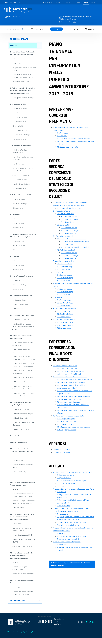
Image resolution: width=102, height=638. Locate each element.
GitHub (93, 2)
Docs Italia (22, 8)
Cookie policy (21, 632)
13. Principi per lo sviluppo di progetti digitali (20, 403)
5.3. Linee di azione (18, 208)
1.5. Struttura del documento (21, 81)
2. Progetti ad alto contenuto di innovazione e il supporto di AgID (22, 495)
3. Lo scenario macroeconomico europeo (22, 465)
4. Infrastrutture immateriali (20, 145)
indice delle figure (18, 600)
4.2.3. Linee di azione (20, 188)
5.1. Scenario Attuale (19, 199)
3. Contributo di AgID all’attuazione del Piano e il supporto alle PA (23, 502)
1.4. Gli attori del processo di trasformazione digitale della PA (22, 75)
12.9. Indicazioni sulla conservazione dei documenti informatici (24, 394)
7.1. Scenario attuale (18, 241)
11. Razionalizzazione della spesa (22, 315)
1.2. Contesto (16, 63)
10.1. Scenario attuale (19, 300)
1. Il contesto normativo (20, 456)
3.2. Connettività (17, 126)
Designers (69, 2)
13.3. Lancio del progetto (20, 418)
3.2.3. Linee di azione (20, 139)
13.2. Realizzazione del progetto (22, 413)
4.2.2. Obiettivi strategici (21, 184)
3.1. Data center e (20, 108)
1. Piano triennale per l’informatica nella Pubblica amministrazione (22, 53)
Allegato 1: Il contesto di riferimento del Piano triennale (21, 450)
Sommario (13, 45)
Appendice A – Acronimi (18, 436)
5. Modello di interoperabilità (20, 195)
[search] (23, 29)
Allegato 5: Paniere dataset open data (22, 581)
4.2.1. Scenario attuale (20, 179)
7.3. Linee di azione (18, 250)
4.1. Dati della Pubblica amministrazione (19, 151)
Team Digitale (15, 2)
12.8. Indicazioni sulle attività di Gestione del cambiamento (22, 387)
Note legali (29, 632)
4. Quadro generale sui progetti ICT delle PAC (23, 540)
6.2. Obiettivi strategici (19, 223)
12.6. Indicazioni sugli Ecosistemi (22, 377)
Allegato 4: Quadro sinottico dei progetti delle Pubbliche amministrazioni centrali (21, 555)
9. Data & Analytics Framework (21, 276)
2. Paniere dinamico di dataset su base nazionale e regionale (23, 592)
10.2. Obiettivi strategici (20, 304)
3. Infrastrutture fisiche (18, 104)
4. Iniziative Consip (18, 507)
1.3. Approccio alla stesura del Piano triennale (24, 68)
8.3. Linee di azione (18, 269)
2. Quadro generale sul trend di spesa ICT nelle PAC (22, 529)
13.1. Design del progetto (20, 409)
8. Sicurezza (14, 256)
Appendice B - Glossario (18, 442)
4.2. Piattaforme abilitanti (20, 175)
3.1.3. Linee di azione (20, 121)
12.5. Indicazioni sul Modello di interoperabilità (22, 371)
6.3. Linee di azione (18, 227)
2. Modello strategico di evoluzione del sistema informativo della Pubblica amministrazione (22, 90)
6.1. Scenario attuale (18, 219)
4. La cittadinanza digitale (20, 471)
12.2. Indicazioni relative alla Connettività (21, 350)
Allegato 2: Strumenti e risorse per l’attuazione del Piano (22, 483)
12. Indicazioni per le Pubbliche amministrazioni (21, 337)
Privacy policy (11, 632)
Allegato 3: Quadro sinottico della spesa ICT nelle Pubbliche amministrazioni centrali (22, 517)
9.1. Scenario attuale (18, 280)
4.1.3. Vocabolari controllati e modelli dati (23, 169)
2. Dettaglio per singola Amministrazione (19, 568)
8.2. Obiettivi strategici (19, 265)
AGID (6, 2)
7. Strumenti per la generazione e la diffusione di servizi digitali (23, 235)
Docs (86, 2)
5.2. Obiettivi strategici (19, 203)
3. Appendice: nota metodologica (23, 573)
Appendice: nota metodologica (22, 546)
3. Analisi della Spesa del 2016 (22, 535)
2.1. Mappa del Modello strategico (23, 97)
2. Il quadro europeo (18, 460)
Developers (59, 2)
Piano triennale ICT (13, 16)
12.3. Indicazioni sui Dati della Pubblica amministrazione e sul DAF (23, 357)
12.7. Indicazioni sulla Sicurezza (22, 382)
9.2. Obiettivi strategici (19, 285)
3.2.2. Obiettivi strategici (21, 135)
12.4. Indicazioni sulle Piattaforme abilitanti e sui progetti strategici (23, 364)
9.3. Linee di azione (18, 289)
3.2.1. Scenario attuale (20, 130)
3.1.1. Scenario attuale (20, 113)
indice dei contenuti (19, 39)
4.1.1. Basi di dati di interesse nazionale (23, 158)
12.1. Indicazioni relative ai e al (22, 344)
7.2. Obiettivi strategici (19, 245)
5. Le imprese (16, 476)
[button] (37, 29)
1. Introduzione (17, 524)
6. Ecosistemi (15, 214)
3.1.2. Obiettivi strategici (21, 117)
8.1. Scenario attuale (18, 261)
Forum (79, 2)
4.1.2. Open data (18, 164)
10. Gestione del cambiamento (21, 295)
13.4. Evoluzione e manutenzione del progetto (23, 423)
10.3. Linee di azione (18, 309)
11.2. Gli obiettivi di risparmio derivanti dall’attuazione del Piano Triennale (23, 326)
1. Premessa (16, 489)
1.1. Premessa (16, 59)
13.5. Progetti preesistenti (20, 429)
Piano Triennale (47, 2)
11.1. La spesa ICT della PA (21, 319)
